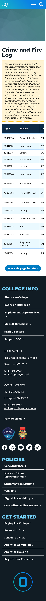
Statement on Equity (18, 484)
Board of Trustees (16, 305)
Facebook (4, 447)
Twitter (29, 447)
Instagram (12, 447)
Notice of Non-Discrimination (14, 474)
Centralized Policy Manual (21, 505)
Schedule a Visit (14, 537)
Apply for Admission (17, 544)
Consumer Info (14, 466)
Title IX (9, 491)
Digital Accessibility (17, 498)
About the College (16, 297)
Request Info (12, 530)
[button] (41, 4)
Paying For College (16, 523)
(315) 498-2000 (12, 370)
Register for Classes (17, 559)
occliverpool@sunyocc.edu (20, 408)
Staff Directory (14, 331)
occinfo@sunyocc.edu (17, 374)
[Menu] (33, 4)
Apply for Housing (16, 552)
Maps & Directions (16, 324)
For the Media (13, 418)
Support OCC (12, 339)
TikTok (37, 447)
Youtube (21, 447)
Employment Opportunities (22, 312)
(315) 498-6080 (12, 404)
